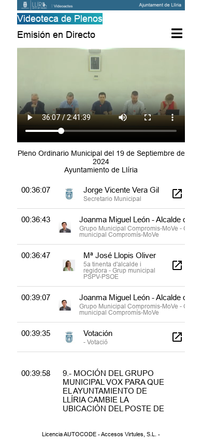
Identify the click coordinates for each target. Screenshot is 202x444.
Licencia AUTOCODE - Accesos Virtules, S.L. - (101, 434)
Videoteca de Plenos (60, 18)
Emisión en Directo (56, 34)
